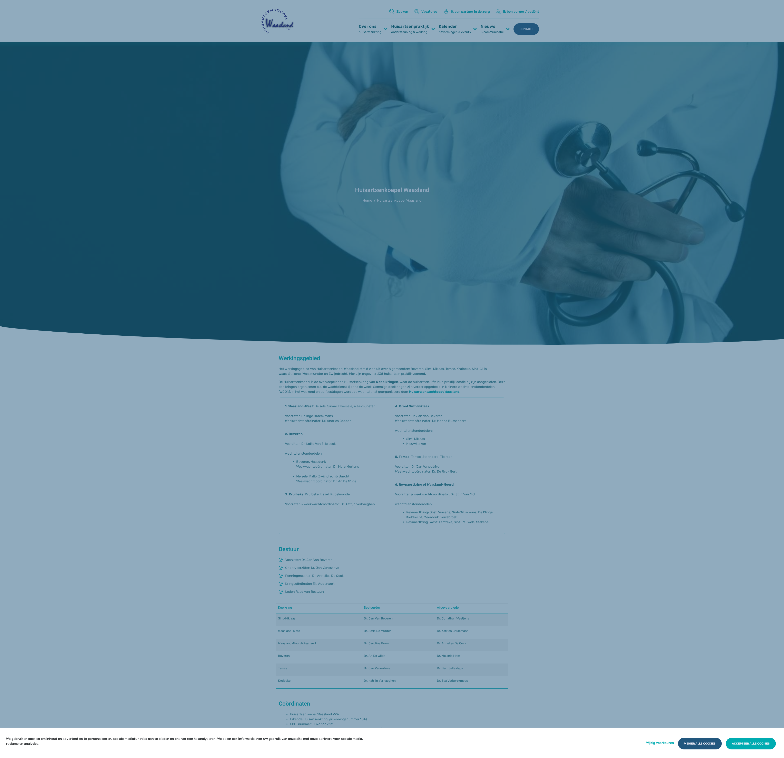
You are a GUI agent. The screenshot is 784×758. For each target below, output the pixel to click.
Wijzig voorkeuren (660, 743)
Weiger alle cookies (700, 743)
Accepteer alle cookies (751, 743)
